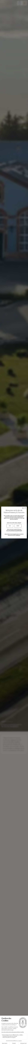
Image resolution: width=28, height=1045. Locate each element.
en (25, 508)
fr (22, 508)
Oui (10, 525)
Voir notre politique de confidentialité (14, 530)
